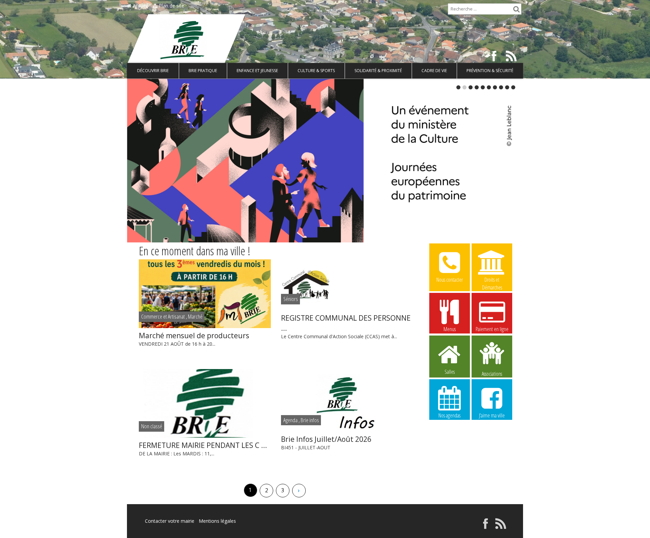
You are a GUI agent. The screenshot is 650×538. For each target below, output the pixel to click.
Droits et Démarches (492, 280)
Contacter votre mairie (169, 521)
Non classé (151, 426)
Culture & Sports (316, 70)
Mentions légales (217, 521)
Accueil (139, 5)
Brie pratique (203, 70)
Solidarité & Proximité (378, 70)
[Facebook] (494, 59)
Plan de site (170, 5)
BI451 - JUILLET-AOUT (326, 442)
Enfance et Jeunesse (257, 70)
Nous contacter (449, 279)
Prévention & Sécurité (490, 70)
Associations (492, 373)
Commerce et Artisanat (163, 316)
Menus (449, 329)
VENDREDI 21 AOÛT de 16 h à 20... (194, 339)
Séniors (290, 299)
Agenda (290, 420)
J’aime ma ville (492, 415)
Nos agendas (449, 415)
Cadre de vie (434, 70)
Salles (450, 371)
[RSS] (511, 59)
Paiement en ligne (492, 329)
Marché (195, 316)
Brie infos (310, 420)
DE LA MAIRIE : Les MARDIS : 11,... (203, 448)
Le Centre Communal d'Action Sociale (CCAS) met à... (346, 326)
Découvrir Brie (153, 70)
